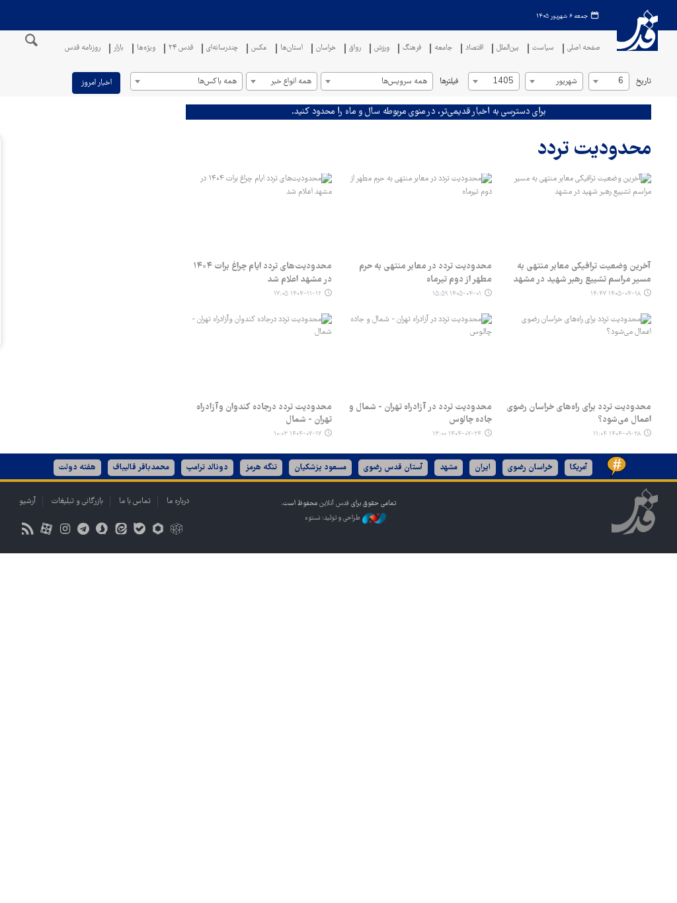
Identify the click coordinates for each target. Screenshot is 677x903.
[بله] (139, 530)
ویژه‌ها (146, 49)
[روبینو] (157, 530)
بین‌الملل (508, 49)
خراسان (326, 49)
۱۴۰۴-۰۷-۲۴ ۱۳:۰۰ (456, 434)
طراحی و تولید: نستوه (333, 519)
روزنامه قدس (82, 49)
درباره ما (178, 501)
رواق (355, 49)
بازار (119, 49)
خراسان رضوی (530, 467)
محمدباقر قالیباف (141, 467)
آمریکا (578, 467)
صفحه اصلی (583, 49)
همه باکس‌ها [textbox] (217, 81)
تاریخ (643, 81)
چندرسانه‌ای (222, 49)
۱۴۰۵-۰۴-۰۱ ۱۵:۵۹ (456, 294)
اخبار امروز (96, 83)
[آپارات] (46, 530)
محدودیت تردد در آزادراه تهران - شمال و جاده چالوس (420, 414)
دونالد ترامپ (207, 467)
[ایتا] (120, 530)
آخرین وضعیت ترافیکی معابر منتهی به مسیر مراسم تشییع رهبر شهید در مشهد (582, 273)
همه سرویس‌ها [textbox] (404, 81)
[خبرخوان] (27, 530)
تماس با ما (135, 501)
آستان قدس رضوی (393, 467)
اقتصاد (474, 49)
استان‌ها (291, 49)
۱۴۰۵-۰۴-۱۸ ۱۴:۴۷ (615, 294)
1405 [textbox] (503, 81)
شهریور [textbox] (566, 81)
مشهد (449, 467)
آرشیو (27, 501)
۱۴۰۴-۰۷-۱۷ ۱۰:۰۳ (297, 434)
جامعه (443, 49)
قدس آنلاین (637, 38)
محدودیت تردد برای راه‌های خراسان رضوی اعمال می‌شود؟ (578, 414)
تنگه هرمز (261, 467)
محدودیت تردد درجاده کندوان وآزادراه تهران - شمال (264, 414)
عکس (259, 49)
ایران (483, 467)
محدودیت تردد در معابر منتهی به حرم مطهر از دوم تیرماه (425, 273)
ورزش (381, 49)
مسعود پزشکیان (320, 467)
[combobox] (608, 81)
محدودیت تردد (594, 150)
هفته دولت (77, 467)
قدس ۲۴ (181, 49)
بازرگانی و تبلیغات (77, 501)
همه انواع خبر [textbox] (290, 81)
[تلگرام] (83, 530)
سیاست (543, 49)
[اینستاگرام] (64, 530)
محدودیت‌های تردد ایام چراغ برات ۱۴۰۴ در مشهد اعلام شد (262, 273)
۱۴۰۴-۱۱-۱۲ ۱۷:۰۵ (297, 294)
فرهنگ (412, 49)
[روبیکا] (177, 530)
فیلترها (449, 81)
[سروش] (102, 530)
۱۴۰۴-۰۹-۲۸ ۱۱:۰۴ (617, 434)
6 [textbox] (620, 81)
